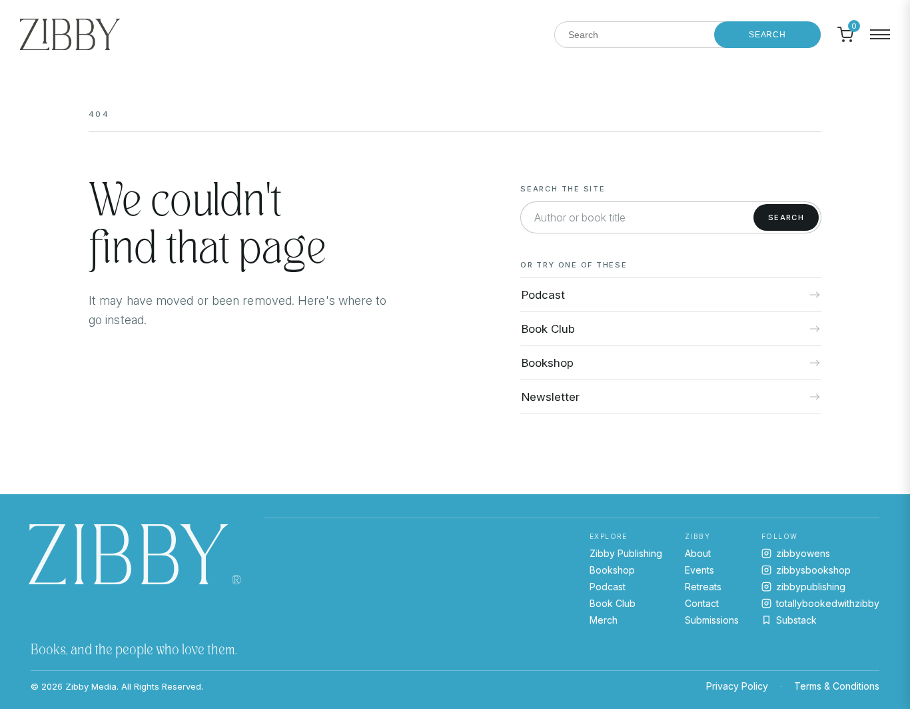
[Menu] (880, 34)
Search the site (562, 188)
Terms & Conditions (836, 686)
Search (767, 34)
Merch (604, 620)
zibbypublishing (810, 586)
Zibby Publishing (626, 553)
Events (699, 570)
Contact (702, 603)
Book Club (613, 603)
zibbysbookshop (813, 570)
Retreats (703, 586)
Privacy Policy (737, 686)
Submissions (712, 620)
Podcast (608, 586)
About (698, 553)
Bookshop (612, 570)
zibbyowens (803, 553)
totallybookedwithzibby (827, 603)
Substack (796, 620)
